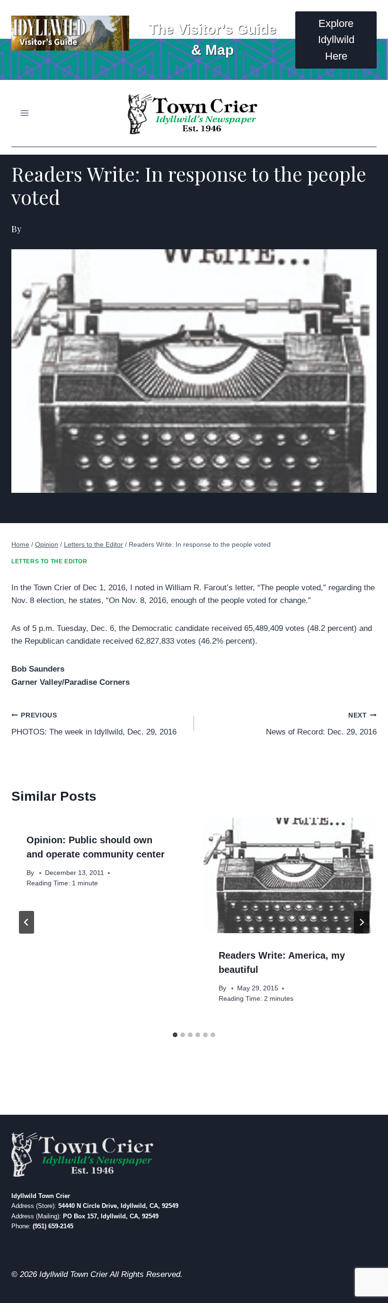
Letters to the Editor (49, 561)
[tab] (175, 1034)
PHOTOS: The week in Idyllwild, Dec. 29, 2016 (93, 724)
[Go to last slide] (26, 922)
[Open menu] (25, 113)
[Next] (361, 922)
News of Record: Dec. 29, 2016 (321, 724)
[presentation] (290, 875)
